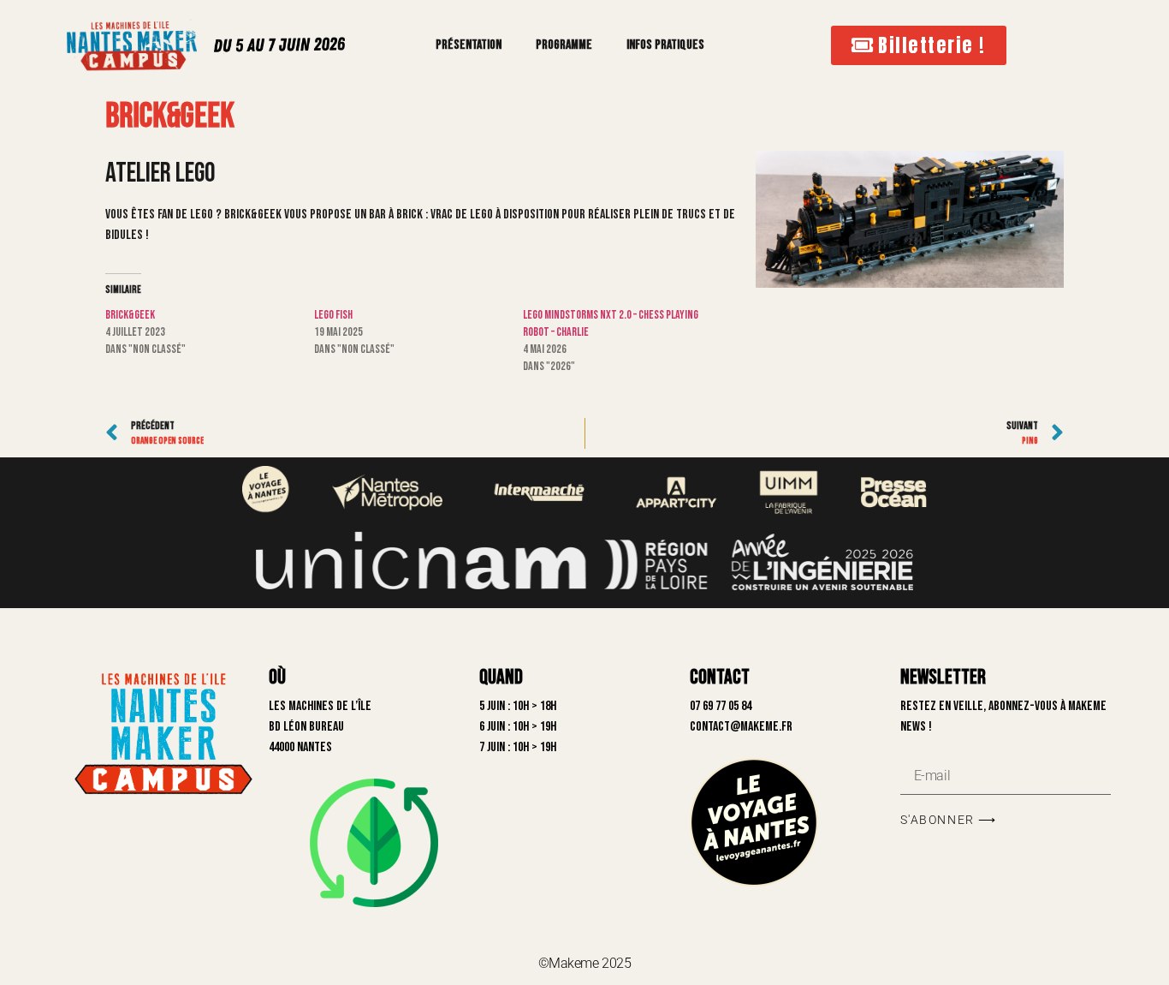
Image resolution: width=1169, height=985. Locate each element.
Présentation (468, 45)
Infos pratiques (665, 45)
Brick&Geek (130, 314)
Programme (564, 45)
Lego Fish (333, 314)
